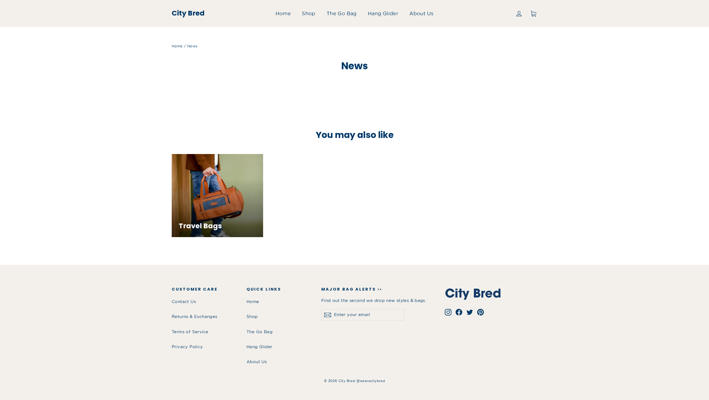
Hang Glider (383, 13)
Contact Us (184, 301)
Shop (308, 13)
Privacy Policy (187, 347)
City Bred (188, 13)
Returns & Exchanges (194, 316)
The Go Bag (342, 13)
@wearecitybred (370, 381)
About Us (421, 13)
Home (283, 13)
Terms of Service (190, 332)
